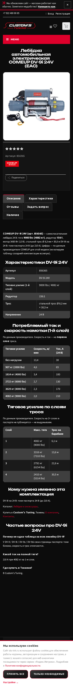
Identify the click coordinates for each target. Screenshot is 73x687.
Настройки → (10, 682)
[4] (18, 148)
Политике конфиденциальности (22, 665)
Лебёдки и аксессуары (25, 506)
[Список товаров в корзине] (66, 29)
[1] (7, 148)
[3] (14, 148)
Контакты (8, 516)
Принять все (15, 674)
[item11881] (36, 107)
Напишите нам (46, 6)
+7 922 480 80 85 (11, 13)
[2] (11, 148)
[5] (22, 148)
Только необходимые (49, 674)
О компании (51, 512)
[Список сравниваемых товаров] (51, 27)
